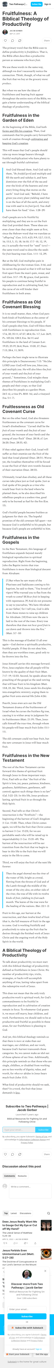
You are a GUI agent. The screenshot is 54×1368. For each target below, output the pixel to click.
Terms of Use (41, 1136)
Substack (12, 1361)
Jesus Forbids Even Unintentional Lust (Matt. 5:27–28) (18, 1254)
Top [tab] (6, 1213)
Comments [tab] (9, 1176)
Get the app (42, 1354)
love (18, 1093)
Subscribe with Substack (29, 1327)
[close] (45, 1271)
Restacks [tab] (22, 1176)
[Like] (5, 41)
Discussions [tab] (25, 1213)
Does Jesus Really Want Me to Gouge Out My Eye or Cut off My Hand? (19, 1225)
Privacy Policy (37, 1340)
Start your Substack (19, 1354)
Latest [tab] (14, 1213)
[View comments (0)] (13, 41)
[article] (27, 1232)
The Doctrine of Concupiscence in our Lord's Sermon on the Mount (19, 1263)
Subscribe (36, 4)
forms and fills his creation (17, 131)
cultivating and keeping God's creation (25, 141)
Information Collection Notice (32, 1139)
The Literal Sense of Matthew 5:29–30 (17, 1234)
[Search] (49, 1213)
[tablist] (15, 1176)
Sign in (47, 4)
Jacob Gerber (16, 31)
